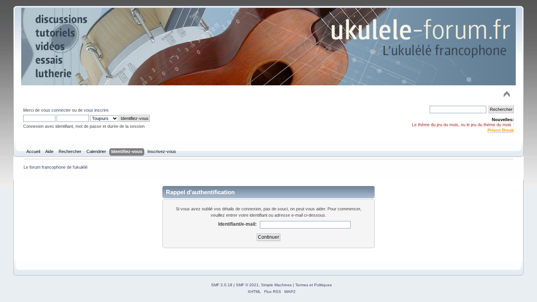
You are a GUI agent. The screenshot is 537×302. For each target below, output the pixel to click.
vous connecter (56, 110)
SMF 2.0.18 (221, 285)
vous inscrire (96, 110)
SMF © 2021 (247, 285)
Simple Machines (276, 285)
